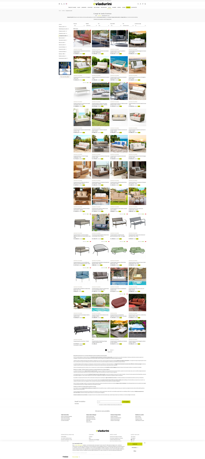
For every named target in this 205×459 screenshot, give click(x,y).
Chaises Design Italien (116, 414)
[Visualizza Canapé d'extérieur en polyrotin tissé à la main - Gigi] (143, 85)
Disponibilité (112, 23)
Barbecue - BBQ (62, 53)
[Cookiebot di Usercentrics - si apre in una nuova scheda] (65, 457)
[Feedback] (64, 3)
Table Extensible (65, 414)
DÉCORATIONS (104, 7)
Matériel (87, 23)
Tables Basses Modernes (90, 417)
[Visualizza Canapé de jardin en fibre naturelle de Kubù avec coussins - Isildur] (125, 164)
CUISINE (123, 7)
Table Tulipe (88, 420)
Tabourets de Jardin (63, 40)
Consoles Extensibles (65, 420)
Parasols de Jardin (63, 49)
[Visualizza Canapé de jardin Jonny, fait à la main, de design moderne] (143, 270)
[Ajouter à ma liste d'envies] (88, 35)
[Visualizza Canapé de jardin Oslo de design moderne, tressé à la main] (88, 296)
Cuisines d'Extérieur (63, 51)
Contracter (134, 7)
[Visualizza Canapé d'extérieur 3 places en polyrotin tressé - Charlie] (107, 111)
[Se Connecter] (140, 3)
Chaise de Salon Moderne (115, 419)
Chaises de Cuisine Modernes (116, 417)
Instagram (133, 438)
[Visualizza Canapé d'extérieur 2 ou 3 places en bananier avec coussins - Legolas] (107, 164)
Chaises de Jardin (63, 31)
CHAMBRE (114, 7)
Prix (98, 23)
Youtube (133, 439)
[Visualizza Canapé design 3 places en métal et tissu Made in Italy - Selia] (125, 244)
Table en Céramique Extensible (66, 416)
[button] (79, 25)
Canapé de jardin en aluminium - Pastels (81, 341)
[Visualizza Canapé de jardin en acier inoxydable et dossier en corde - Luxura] (125, 33)
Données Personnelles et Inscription (116, 436)
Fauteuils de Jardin (63, 33)
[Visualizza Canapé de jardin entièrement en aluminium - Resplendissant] (88, 33)
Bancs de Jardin (62, 42)
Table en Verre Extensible (65, 419)
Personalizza (134, 447)
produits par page (138, 23)
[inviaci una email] (59, 3)
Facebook (133, 436)
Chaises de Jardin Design (115, 420)
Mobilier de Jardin (139, 414)
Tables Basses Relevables (90, 419)
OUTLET (128, 7)
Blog (89, 438)
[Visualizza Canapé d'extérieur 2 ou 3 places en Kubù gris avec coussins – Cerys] (143, 164)
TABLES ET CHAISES (72, 7)
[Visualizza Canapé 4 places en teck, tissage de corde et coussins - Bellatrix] (143, 323)
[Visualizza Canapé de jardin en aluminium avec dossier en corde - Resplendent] (107, 33)
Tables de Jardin (62, 26)
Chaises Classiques (114, 416)
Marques (75, 23)
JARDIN (109, 7)
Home (60, 10)
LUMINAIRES (83, 7)
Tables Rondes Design (90, 416)
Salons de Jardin (62, 44)
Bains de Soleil (138, 416)
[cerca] (138, 3)
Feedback (90, 436)
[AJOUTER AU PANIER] (143, 33)
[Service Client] (61, 3)
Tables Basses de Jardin (64, 28)
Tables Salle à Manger (91, 414)
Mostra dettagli (75, 456)
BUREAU (119, 7)
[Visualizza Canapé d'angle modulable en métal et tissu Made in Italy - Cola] (88, 270)
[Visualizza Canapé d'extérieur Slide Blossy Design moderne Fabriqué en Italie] (107, 323)
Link (121, 404)
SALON (78, 7)
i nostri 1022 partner (79, 445)
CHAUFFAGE (90, 7)
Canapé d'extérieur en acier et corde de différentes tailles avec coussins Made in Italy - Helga (82, 236)
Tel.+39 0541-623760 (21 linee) (66, 438)
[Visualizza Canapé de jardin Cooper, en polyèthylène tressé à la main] (125, 270)
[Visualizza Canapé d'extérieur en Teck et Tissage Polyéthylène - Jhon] (88, 138)
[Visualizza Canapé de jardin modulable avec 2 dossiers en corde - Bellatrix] (125, 323)
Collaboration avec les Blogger (94, 439)
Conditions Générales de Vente (115, 439)
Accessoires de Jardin (63, 58)
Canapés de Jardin (69, 10)
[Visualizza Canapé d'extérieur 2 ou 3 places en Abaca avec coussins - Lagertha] (88, 190)
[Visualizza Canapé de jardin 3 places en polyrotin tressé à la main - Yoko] (88, 111)
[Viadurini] (102, 3)
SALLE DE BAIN (97, 7)
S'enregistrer (126, 401)
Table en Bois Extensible (65, 417)
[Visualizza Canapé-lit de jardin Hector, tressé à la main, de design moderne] (107, 296)
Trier (123, 23)
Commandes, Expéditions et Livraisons (116, 438)
